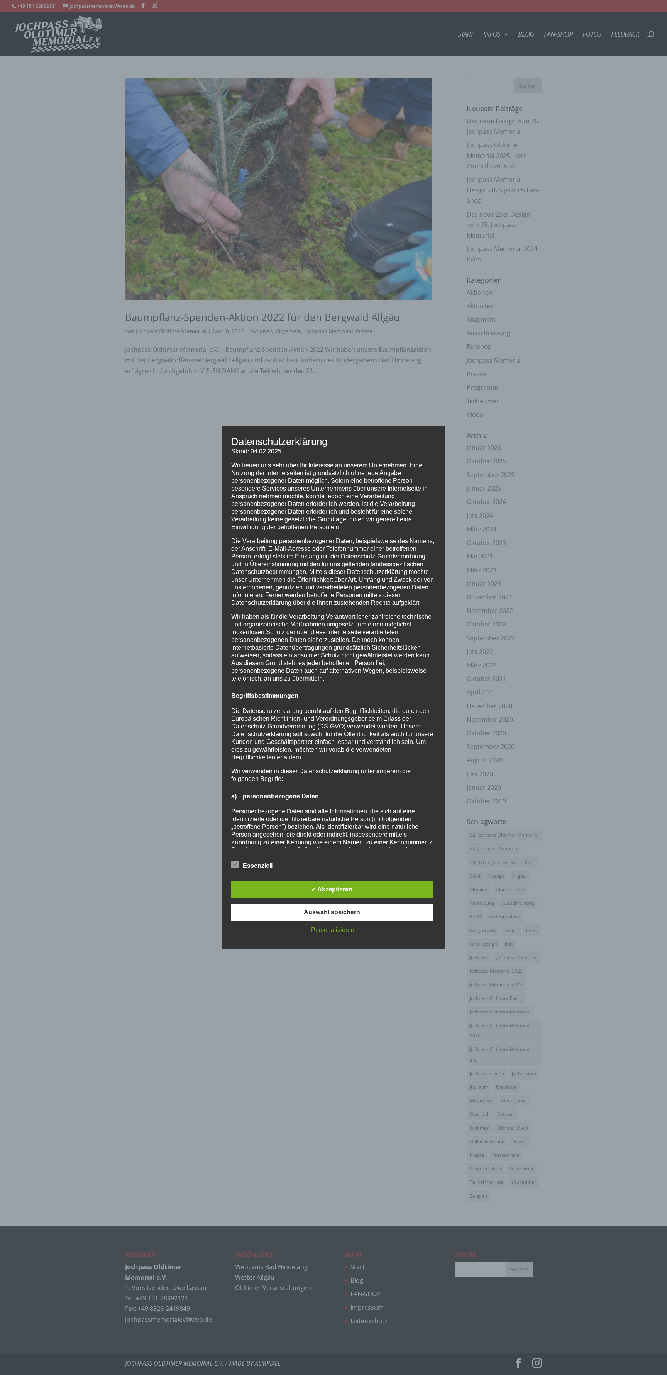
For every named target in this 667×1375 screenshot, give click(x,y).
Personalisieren (332, 930)
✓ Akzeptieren (331, 889)
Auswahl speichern (332, 912)
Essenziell (258, 865)
